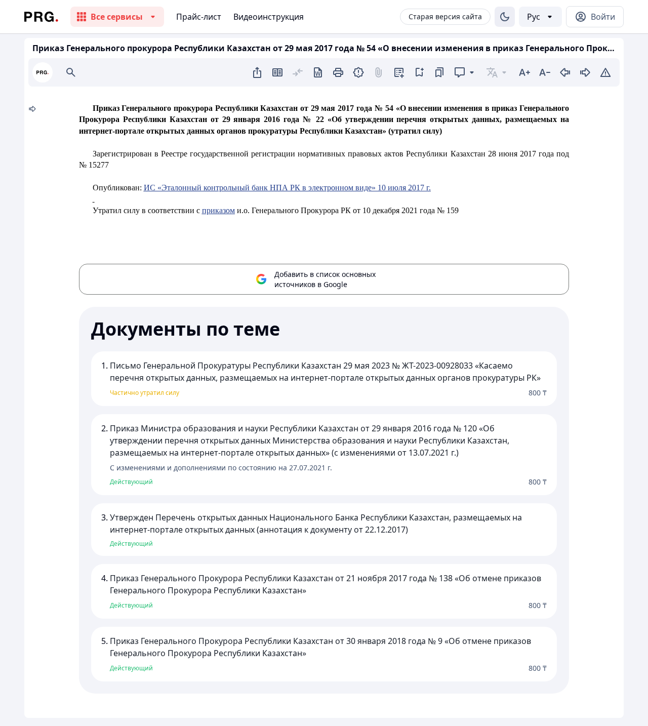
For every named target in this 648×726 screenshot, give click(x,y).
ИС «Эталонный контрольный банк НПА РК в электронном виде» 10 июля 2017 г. (287, 187)
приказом (218, 210)
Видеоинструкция (268, 16)
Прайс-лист (198, 16)
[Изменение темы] (505, 17)
